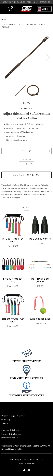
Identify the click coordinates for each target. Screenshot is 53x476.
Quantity (26, 160)
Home (4, 19)
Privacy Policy (36, 460)
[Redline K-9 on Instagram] (29, 471)
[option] (26, 57)
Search (4, 423)
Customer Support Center (13, 416)
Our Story (5, 420)
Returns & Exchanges (11, 434)
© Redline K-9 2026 (19, 460)
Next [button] (46, 57)
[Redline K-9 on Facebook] (24, 471)
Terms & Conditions (26, 464)
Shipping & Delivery (10, 430)
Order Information (9, 438)
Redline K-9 (26, 109)
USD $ (45, 9)
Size (26, 146)
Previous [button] (6, 57)
